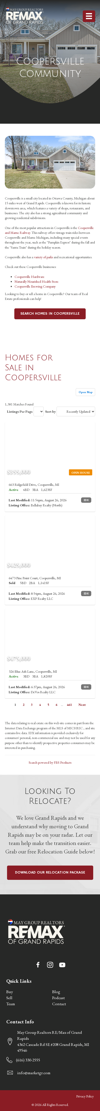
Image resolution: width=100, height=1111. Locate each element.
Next (82, 704)
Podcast (58, 997)
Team (10, 1003)
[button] (38, 964)
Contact (59, 1003)
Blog (56, 991)
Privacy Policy (85, 1096)
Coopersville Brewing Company (35, 286)
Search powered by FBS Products (50, 762)
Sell (9, 997)
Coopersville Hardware (29, 276)
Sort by (50, 411)
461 (69, 704)
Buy (9, 991)
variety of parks (43, 257)
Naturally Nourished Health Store (36, 281)
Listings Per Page (20, 411)
